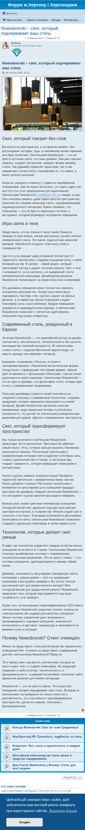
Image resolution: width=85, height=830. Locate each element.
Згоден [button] (24, 822)
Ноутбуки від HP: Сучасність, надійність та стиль (47, 736)
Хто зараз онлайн (13, 786)
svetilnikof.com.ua (48, 194)
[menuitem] (9, 13)
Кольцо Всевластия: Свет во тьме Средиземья (45, 727)
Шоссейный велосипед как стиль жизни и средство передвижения (41, 757)
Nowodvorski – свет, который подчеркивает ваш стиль (29, 31)
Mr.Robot (15, 43)
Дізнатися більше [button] (63, 811)
